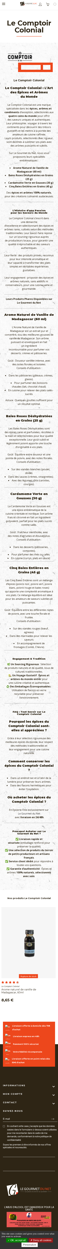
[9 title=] (16, 982)
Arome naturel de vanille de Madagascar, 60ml (18, 991)
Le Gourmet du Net (29, 813)
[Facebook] (4, 1153)
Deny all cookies (41, 1240)
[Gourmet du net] (28, 4)
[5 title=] (9, 982)
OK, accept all (18, 1240)
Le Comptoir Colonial (10, 986)
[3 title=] (5, 982)
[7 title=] (13, 982)
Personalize (29, 1244)
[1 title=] (1, 982)
